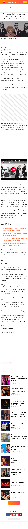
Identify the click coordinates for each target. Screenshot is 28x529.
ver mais (13, 502)
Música (14, 7)
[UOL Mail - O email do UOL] (19, 2)
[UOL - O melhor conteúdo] (5, 2)
